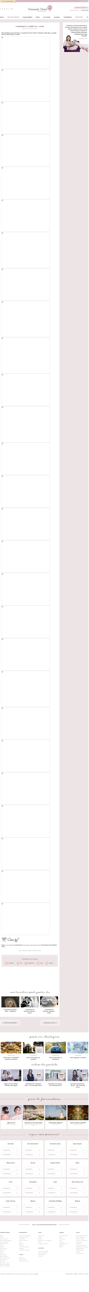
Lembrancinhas (80, 1248)
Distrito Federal (4, 1242)
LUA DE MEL (46, 17)
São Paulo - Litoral (5, 1262)
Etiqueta (21, 1245)
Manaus (2, 1247)
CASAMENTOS (67, 17)
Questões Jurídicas (24, 1250)
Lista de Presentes (24, 1247)
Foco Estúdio (9, 945)
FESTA (38, 17)
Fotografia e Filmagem (82, 1247)
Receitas (61, 1245)
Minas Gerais (3, 1248)
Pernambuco (3, 1254)
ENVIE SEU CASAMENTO (81, 7)
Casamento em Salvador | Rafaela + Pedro (49, 1011)
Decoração (62, 1239)
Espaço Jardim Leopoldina (78, 1123)
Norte (1, 1251)
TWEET (41, 963)
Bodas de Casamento (25, 1235)
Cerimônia (22, 1239)
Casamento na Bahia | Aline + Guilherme (10, 1010)
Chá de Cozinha (23, 1240)
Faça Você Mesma (81, 1245)
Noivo (39, 1242)
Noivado (21, 1248)
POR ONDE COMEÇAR (13, 17)
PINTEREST (51, 963)
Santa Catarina (4, 1259)
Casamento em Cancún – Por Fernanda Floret (55, 1084)
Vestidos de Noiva (43, 1243)
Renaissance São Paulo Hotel (33, 1123)
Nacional (40, 1256)
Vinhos (61, 1247)
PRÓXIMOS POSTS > (50, 1022)
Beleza (40, 1237)
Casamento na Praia (36, 950)
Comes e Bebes (80, 1239)
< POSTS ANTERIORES (10, 1022)
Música (78, 1251)
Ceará (1, 1237)
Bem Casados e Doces (82, 1235)
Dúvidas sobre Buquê (11, 1085)
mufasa (36, 1273)
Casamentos (6, 1150)
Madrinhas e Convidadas (44, 1240)
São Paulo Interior (5, 1264)
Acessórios (41, 1235)
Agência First (11, 1123)
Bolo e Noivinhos (80, 1237)
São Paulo (2, 1261)
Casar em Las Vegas (43, 1251)
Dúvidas (21, 1243)
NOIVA (2, 17)
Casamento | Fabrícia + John (30, 26)
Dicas (20, 1242)
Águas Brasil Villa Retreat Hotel (32, 945)
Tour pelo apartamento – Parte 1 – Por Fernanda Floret (77, 1085)
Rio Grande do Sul (5, 1258)
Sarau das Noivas (23, 1261)
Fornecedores (7, 1154)
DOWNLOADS (79, 17)
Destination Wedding (5, 1240)
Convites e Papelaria (81, 1240)
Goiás (1, 1245)
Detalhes (78, 1243)
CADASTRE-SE (86, 1)
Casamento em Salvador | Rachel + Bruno (30, 1011)
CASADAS (57, 17)
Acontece (21, 1257)
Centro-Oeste (4, 1239)
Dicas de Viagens (42, 1253)
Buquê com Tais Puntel (11, 1084)
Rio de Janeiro (4, 1256)
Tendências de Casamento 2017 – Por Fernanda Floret (33, 1084)
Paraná (2, 1253)
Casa (60, 1237)
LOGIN (81, 1)
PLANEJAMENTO (27, 17)
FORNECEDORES (85, 10)
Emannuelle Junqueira (56, 1123)
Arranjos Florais (63, 1235)
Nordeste (2, 1250)
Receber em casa (63, 1243)
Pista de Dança (80, 1253)
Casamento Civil (23, 1237)
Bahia (1, 1235)
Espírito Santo (4, 1243)
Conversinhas (23, 1259)
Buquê (40, 1239)
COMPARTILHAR (31, 963)
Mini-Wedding (80, 1250)
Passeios (61, 1242)
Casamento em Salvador (27, 950)
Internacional (41, 1254)
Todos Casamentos (5, 1266)
